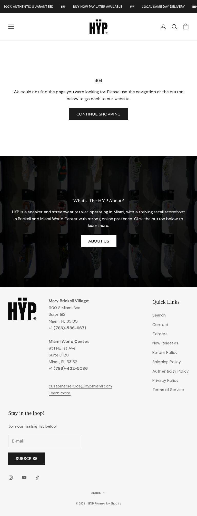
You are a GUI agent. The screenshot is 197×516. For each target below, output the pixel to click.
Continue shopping (98, 114)
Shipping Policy (166, 361)
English (96, 492)
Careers (160, 333)
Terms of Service (168, 389)
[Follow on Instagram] (10, 477)
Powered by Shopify (108, 503)
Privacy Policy (165, 380)
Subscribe (26, 458)
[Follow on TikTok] (37, 477)
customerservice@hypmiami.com (80, 386)
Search (159, 315)
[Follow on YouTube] (24, 477)
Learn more (60, 393)
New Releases (165, 343)
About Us (98, 241)
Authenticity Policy (170, 371)
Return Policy (165, 352)
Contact (160, 324)
